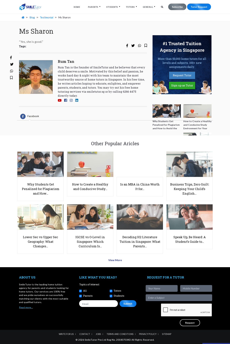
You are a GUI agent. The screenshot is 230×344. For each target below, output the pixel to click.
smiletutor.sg (96, 91)
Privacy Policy (147, 334)
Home (77, 7)
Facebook (33, 116)
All (85, 290)
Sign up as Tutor (182, 85)
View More (115, 260)
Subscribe (177, 6)
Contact (84, 334)
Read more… (26, 307)
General (148, 7)
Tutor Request (199, 6)
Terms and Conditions (120, 334)
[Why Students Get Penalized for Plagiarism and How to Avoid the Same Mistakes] (167, 111)
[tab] (30, 116)
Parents (93, 7)
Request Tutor (182, 75)
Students (112, 7)
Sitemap (166, 334)
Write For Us (66, 334)
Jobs (98, 334)
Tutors (130, 7)
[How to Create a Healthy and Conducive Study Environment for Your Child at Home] (197, 111)
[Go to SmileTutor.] (23, 17)
